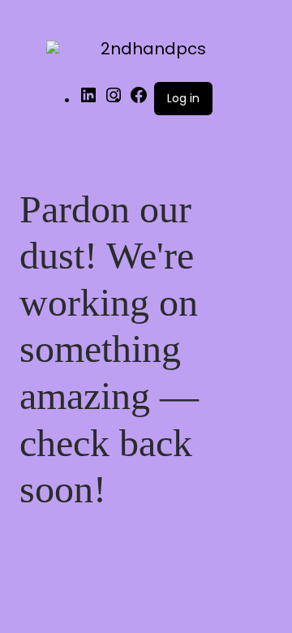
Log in (183, 98)
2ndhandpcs (153, 48)
